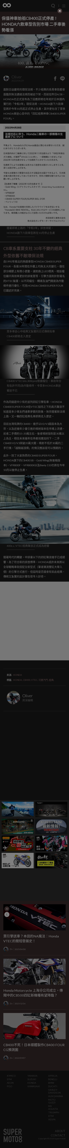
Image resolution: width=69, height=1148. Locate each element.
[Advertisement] (34, 35)
